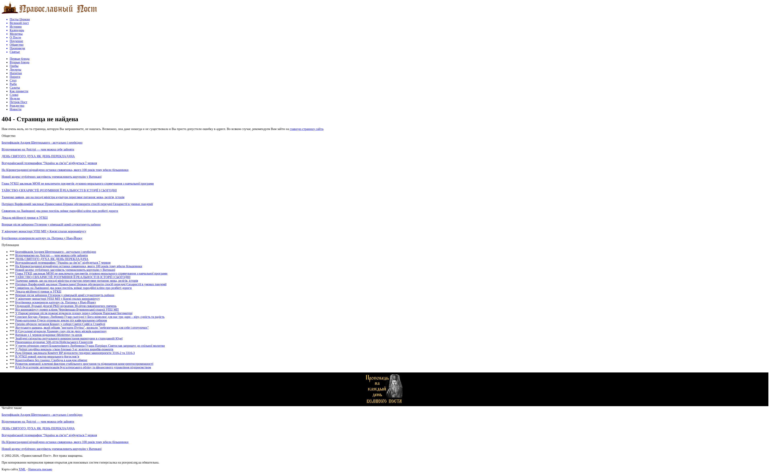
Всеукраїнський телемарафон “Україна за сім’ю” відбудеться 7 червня (49, 163)
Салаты (15, 87)
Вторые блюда (19, 62)
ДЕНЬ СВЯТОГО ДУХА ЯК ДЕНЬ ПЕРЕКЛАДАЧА (38, 156)
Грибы (14, 66)
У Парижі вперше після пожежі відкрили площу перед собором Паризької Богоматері (73, 313)
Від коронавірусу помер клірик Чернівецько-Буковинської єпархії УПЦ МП (67, 309)
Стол (13, 80)
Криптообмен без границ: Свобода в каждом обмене (51, 360)
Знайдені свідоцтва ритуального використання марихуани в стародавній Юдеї (69, 338)
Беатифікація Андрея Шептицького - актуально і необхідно (42, 142)
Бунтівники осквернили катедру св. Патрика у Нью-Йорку (42, 238)
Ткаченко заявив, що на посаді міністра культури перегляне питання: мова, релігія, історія (63, 197)
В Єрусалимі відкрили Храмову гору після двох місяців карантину (61, 331)
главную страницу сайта (306, 129)
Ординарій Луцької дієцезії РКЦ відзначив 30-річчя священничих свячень (66, 306)
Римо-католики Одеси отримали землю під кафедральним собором (61, 320)
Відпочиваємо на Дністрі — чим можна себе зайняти (38, 149)
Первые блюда (19, 58)
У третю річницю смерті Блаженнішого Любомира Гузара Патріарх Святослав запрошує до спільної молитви (90, 345)
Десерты (15, 69)
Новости (15, 109)
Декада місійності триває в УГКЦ (25, 217)
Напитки (16, 73)
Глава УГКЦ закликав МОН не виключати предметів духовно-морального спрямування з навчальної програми (78, 183)
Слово (14, 95)
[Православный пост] (49, 13)
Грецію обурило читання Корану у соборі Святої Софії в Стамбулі (60, 324)
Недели (15, 98)
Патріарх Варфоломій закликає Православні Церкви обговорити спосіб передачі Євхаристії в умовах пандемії (77, 204)
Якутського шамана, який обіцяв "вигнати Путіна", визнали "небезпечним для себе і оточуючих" (82, 327)
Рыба (13, 84)
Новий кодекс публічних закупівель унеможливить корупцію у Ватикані (51, 176)
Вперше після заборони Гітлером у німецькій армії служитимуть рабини (51, 224)
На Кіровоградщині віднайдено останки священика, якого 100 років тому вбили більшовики (65, 170)
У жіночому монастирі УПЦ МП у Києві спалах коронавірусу (44, 231)
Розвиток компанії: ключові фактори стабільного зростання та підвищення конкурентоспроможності (84, 363)
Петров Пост (18, 102)
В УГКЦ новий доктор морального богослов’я (47, 356)
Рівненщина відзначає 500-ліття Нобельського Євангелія (54, 342)
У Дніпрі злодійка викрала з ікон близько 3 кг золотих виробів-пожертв (64, 349)
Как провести (19, 91)
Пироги (15, 76)
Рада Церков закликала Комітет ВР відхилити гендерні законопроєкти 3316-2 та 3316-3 (75, 353)
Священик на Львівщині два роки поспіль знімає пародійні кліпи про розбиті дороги (60, 211)
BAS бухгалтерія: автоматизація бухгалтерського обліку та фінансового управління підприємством (83, 367)
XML (22, 469)
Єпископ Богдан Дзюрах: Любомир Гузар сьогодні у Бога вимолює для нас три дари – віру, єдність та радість (89, 316)
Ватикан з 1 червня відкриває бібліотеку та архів (48, 335)
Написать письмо (40, 469)
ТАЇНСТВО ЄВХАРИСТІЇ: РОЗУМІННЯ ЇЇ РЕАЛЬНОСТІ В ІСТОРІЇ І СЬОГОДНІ (59, 190)
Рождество (17, 105)
